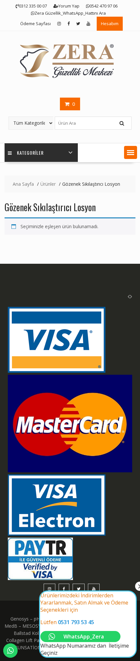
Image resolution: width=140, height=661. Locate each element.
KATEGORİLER (30, 152)
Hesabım (110, 23)
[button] (130, 152)
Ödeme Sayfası (35, 23)
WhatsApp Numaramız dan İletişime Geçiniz (84, 624)
